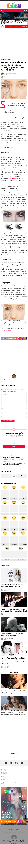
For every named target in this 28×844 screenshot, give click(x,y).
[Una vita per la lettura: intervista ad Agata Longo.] (14, 681)
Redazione (3, 769)
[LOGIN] (26, 10)
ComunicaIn (3, 776)
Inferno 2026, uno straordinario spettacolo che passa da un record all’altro (7, 22)
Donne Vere (12, 688)
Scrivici (2, 775)
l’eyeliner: (12, 178)
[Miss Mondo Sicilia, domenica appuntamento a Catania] (14, 575)
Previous (0, 18)
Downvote (21, 476)
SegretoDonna (6, 330)
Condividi (2, 81)
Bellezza (6, 566)
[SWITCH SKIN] (24, 10)
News (17, 710)
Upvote (6, 476)
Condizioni (3, 779)
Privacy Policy (4, 770)
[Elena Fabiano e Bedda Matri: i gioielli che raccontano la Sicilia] (14, 703)
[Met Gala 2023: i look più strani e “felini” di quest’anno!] (14, 624)
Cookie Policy (4, 772)
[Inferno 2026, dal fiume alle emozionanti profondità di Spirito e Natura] (21, 16)
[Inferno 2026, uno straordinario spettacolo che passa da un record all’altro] (7, 16)
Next (27, 18)
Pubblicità (3, 778)
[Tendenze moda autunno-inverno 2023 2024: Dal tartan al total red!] (14, 599)
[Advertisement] (14, 42)
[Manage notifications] (24, 840)
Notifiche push (4, 773)
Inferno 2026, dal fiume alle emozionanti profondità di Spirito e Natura (21, 21)
